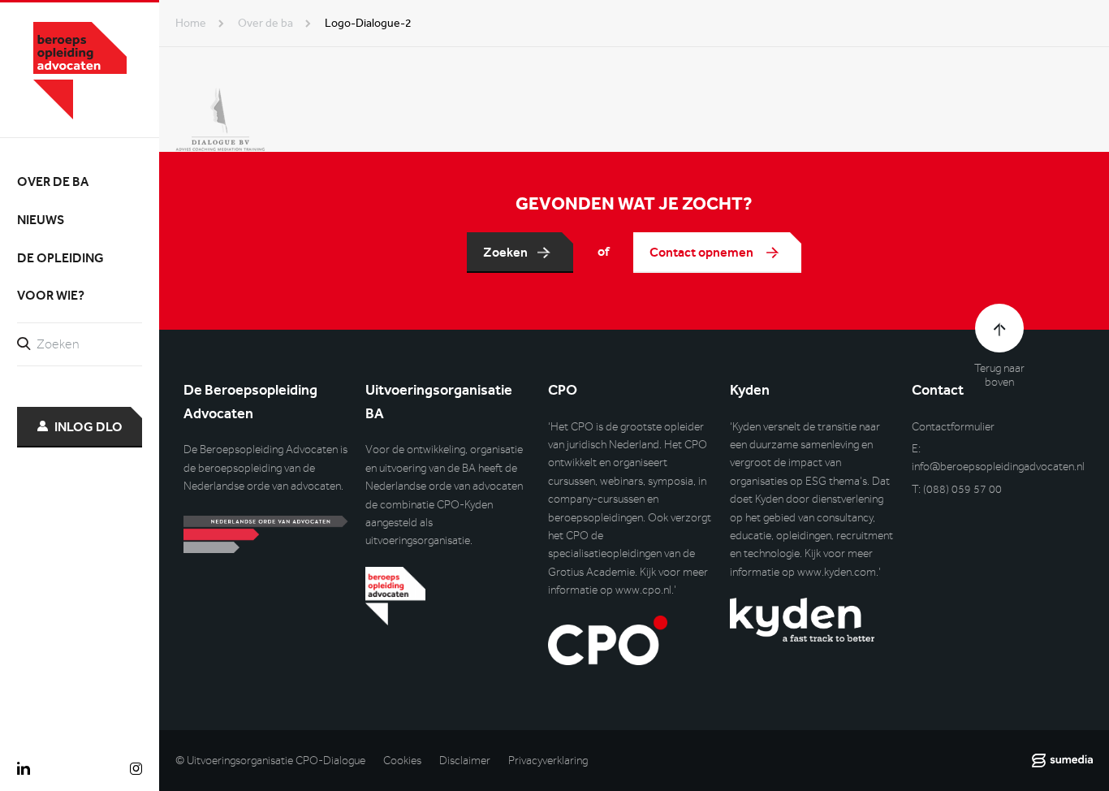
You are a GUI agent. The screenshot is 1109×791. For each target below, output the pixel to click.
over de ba (265, 23)
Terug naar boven (999, 375)
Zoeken (505, 252)
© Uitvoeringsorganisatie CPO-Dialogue (270, 760)
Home (190, 23)
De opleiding (60, 258)
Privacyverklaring (548, 760)
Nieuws (40, 219)
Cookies (402, 760)
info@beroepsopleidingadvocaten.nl (998, 466)
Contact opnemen (702, 252)
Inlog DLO (88, 426)
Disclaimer (464, 760)
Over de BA (52, 181)
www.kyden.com (836, 572)
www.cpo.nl (643, 590)
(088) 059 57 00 (962, 489)
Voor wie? (50, 295)
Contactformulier (953, 427)
